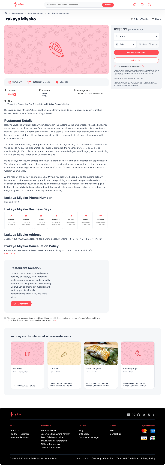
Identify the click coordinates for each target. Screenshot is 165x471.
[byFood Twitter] (133, 414)
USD (84, 458)
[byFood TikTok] (154, 414)
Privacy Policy (148, 458)
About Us (14, 430)
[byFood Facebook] (128, 415)
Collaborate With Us (51, 447)
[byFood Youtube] (143, 415)
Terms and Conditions (127, 458)
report (56, 320)
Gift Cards (84, 434)
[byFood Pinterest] (149, 415)
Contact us (115, 434)
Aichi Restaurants (35, 13)
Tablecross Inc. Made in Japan (44, 458)
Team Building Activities (52, 437)
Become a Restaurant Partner (55, 434)
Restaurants (17, 13)
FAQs (112, 430)
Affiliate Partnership (51, 444)
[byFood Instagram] (138, 415)
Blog (81, 430)
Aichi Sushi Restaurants (58, 13)
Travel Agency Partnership (54, 440)
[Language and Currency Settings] (134, 4)
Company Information (102, 458)
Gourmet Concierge (88, 437)
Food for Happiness (19, 434)
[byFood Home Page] (19, 6)
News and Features (19, 437)
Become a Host (48, 430)
